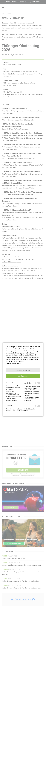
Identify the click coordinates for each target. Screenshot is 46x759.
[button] (23, 370)
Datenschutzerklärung (13, 363)
